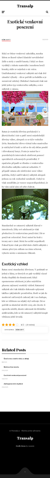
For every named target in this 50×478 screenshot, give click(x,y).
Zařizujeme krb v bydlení (13, 384)
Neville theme (21, 446)
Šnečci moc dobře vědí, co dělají (16, 359)
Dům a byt (6, 39)
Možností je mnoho (11, 367)
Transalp (25, 6)
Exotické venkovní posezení (15, 375)
